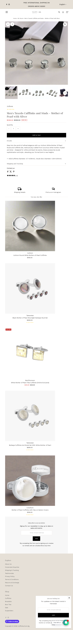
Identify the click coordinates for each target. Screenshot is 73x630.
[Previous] (8, 24)
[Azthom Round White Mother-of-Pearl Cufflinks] (30, 226)
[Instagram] (9, 4)
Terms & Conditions (12, 579)
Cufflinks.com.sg (23, 626)
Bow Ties (8, 604)
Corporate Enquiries (12, 567)
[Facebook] (6, 4)
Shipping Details (19, 192)
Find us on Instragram (53, 192)
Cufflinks (8, 598)
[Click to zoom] (65, 24)
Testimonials (9, 573)
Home (15, 18)
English (62, 4)
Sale (6, 607)
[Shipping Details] (20, 190)
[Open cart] (67, 12)
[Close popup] (69, 597)
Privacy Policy (10, 576)
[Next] (12, 24)
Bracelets (8, 601)
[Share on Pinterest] (13, 172)
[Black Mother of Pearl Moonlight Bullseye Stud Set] (30, 288)
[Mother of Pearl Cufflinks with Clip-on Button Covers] (30, 480)
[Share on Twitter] (11, 172)
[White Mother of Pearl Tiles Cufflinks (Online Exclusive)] (30, 353)
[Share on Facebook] (8, 172)
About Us (8, 564)
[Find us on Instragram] (53, 190)
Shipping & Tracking (12, 570)
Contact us (11, 168)
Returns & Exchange (12, 582)
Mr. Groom (20, 18)
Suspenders (9, 610)
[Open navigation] (6, 12)
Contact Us (9, 586)
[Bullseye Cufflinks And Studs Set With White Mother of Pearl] (30, 416)
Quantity (10, 125)
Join (36, 538)
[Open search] (59, 12)
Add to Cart (36, 135)
